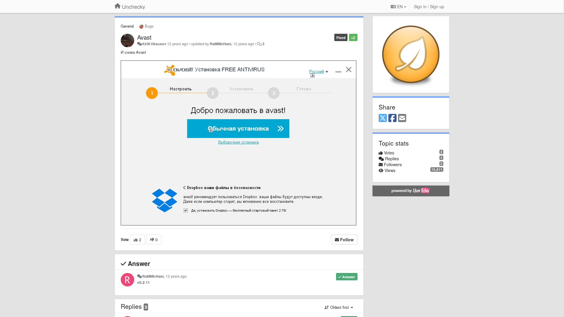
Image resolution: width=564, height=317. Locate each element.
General (127, 26)
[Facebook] (392, 118)
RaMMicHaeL (221, 43)
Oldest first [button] (339, 307)
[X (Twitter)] (383, 118)
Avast (144, 37)
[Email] (402, 118)
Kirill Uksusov (154, 43)
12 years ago (176, 276)
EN (400, 6)
